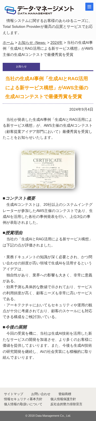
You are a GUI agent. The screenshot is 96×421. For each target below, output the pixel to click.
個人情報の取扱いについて (23, 404)
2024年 (56, 42)
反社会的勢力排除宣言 (66, 404)
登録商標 (64, 394)
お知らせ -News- (32, 42)
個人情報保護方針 (63, 399)
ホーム (8, 42)
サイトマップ (13, 394)
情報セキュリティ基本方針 (23, 399)
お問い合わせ (40, 394)
